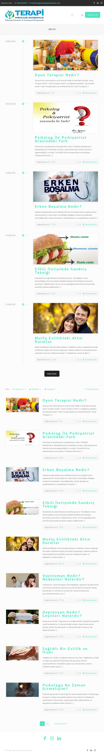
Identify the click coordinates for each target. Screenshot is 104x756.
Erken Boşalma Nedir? (58, 206)
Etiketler (35, 389)
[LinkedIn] (97, 2)
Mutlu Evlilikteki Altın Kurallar (59, 340)
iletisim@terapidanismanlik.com (46, 3)
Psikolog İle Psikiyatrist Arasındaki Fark (61, 139)
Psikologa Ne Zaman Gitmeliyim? (64, 687)
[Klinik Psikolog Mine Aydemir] (24, 15)
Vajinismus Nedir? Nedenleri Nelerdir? (64, 577)
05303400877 (22, 3)
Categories (19, 389)
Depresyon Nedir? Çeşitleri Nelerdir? (62, 614)
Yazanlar (50, 389)
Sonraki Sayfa (60, 723)
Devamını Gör (91, 93)
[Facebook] (94, 2)
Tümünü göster (92, 389)
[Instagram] (101, 2)
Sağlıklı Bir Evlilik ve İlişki (65, 650)
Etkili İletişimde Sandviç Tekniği (61, 271)
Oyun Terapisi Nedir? (57, 75)
